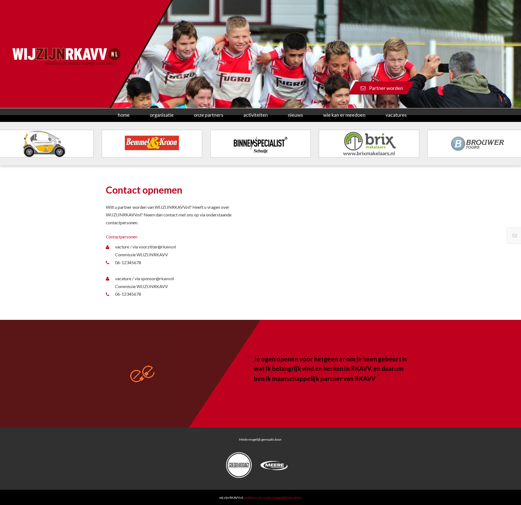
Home (124, 115)
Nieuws (295, 115)
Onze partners (208, 115)
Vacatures (396, 115)
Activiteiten (255, 115)
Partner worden (385, 88)
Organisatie (162, 115)
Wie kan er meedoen (344, 115)
